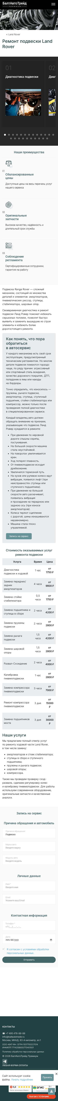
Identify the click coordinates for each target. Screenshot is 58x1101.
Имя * (8, 884)
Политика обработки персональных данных (23, 1052)
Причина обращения (15, 831)
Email (8, 897)
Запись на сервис (18, 536)
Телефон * (10, 923)
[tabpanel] (23, 98)
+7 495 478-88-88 (15, 1033)
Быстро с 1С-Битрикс (39, 1096)
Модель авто (12, 858)
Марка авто (11, 844)
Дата (8, 937)
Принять (47, 1077)
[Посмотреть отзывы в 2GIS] (44, 1088)
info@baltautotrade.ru (13, 1036)
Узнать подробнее (22, 1079)
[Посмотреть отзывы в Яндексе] (20, 1088)
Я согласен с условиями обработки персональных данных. (28, 951)
